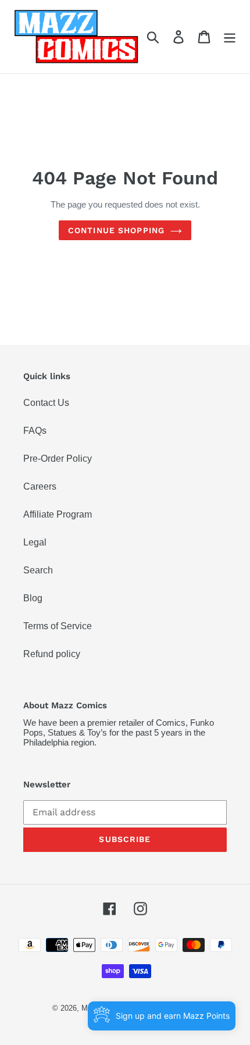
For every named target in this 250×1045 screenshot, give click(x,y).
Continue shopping (116, 230)
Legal (35, 542)
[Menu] (229, 37)
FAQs (35, 431)
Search (38, 570)
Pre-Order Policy (57, 458)
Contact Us (46, 403)
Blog (32, 598)
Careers (39, 486)
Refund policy (51, 654)
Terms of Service (57, 626)
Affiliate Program (57, 514)
